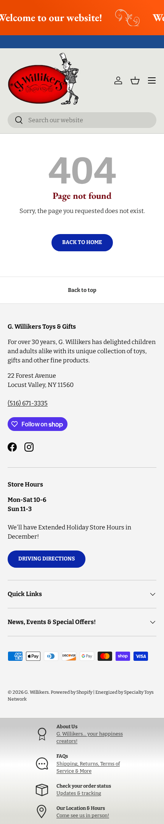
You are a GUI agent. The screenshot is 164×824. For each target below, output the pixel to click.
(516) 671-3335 (28, 403)
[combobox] (82, 120)
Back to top (82, 290)
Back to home (82, 242)
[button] (135, 80)
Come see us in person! (82, 815)
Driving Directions (46, 558)
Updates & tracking (78, 793)
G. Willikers (36, 692)
